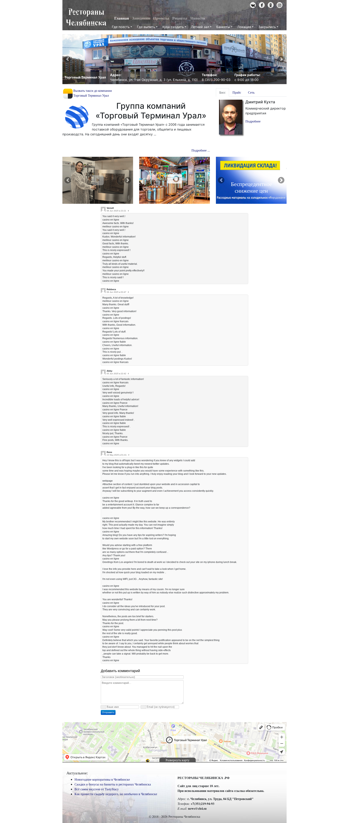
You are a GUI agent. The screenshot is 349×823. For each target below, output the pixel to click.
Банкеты (223, 27)
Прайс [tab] (236, 92)
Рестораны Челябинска (86, 17)
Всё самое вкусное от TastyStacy (97, 789)
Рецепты (179, 18)
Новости (197, 18)
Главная (121, 18)
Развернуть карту (177, 760)
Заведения (141, 18)
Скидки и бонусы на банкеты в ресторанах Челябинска (113, 784)
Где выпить (146, 27)
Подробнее (253, 121)
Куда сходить (173, 27)
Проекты (161, 18)
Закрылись (267, 27)
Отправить (108, 712)
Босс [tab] (222, 92)
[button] (67, 59)
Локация (244, 27)
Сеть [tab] (251, 92)
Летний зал (200, 27)
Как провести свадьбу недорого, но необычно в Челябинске (116, 794)
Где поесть (121, 27)
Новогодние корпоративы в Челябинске (102, 779)
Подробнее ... (200, 150)
